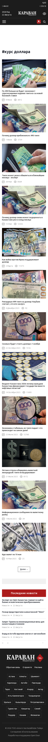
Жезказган (35, 715)
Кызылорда (21, 702)
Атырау (30, 689)
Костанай (18, 689)
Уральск (7, 702)
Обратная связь (13, 667)
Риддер (11, 715)
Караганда (11, 683)
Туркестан (12, 709)
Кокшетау (25, 709)
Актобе (24, 683)
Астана (12, 676)
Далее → (24, 569)
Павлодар (36, 683)
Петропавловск (37, 702)
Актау (40, 689)
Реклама (38, 667)
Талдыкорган (34, 696)
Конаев (23, 715)
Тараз (7, 689)
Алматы (22, 676)
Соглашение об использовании (24, 732)
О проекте (27, 667)
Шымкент (35, 676)
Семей (37, 709)
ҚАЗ (44, 3)
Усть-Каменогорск (16, 696)
